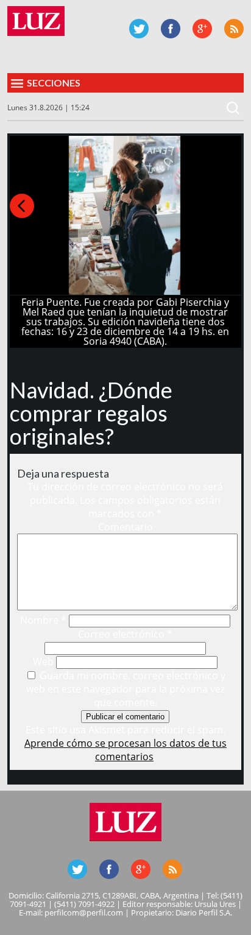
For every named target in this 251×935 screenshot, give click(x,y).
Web (43, 661)
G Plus (202, 28)
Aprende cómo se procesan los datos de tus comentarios (125, 749)
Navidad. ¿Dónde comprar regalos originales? (91, 413)
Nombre (43, 620)
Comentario (125, 527)
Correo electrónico (125, 634)
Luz (36, 21)
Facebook (170, 28)
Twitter (139, 28)
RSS (234, 28)
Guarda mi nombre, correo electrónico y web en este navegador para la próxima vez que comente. (126, 689)
